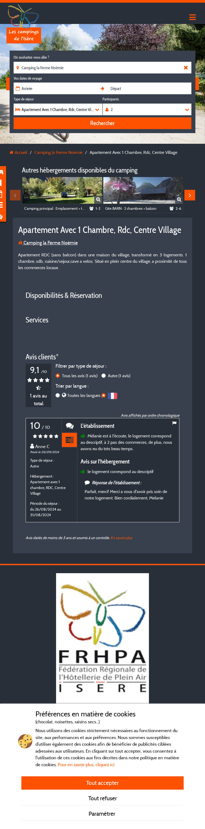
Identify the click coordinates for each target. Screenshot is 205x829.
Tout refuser (102, 798)
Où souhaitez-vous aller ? (31, 57)
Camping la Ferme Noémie (50, 243)
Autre (119, 375)
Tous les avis (79, 375)
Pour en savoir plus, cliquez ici (86, 764)
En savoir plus (121, 537)
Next (189, 195)
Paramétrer (103, 813)
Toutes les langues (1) (86, 395)
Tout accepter (102, 782)
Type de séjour (24, 99)
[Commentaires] (69, 425)
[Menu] (192, 17)
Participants (110, 99)
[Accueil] (23, 14)
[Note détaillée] (69, 440)
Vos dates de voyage (28, 78)
